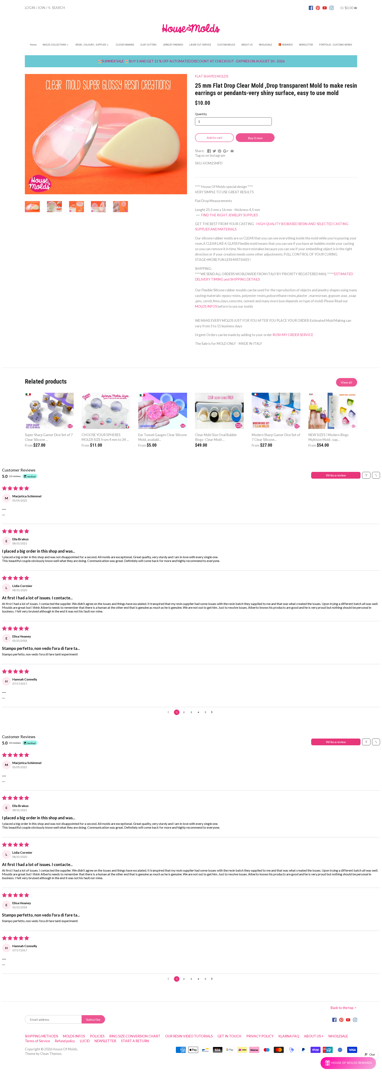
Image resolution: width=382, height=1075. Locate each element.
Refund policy (65, 1041)
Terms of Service (37, 1041)
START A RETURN (135, 1041)
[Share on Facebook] (209, 150)
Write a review (336, 475)
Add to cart (214, 137)
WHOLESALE (338, 1036)
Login (30, 8)
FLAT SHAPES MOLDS (211, 76)
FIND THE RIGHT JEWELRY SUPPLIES (229, 215)
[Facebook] (311, 7)
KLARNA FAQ (288, 1036)
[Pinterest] (318, 7)
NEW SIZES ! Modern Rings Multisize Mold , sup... (328, 437)
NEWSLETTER (105, 1041)
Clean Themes (50, 1054)
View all (346, 382)
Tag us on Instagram (210, 155)
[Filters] (366, 475)
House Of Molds (65, 1049)
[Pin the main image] (219, 150)
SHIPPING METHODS (41, 1036)
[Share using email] (232, 150)
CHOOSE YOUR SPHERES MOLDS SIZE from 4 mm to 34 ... (105, 437)
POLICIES (97, 1036)
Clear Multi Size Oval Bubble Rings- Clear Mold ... (216, 437)
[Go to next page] (213, 712)
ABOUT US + (314, 1036)
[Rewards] (348, 1063)
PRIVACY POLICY (260, 1036)
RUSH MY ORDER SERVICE (293, 335)
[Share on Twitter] (214, 150)
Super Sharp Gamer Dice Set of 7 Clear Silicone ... (49, 437)
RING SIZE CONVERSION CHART (134, 1036)
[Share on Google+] (225, 150)
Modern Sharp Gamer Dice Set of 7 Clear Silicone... (276, 437)
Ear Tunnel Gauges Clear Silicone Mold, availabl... (162, 437)
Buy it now (255, 138)
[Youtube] (325, 7)
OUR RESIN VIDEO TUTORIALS (189, 1036)
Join (41, 8)
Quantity (201, 114)
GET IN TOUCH (229, 1036)
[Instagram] (331, 7)
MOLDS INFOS (206, 306)
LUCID (85, 1041)
